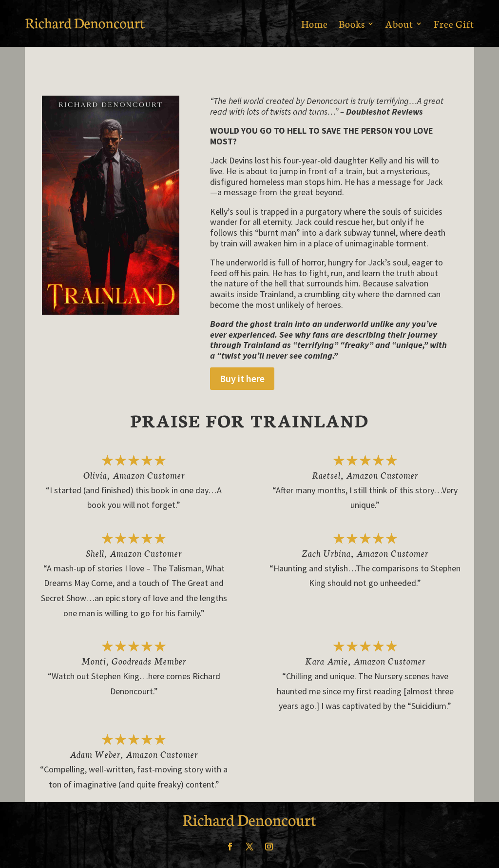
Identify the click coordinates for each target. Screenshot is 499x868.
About (399, 23)
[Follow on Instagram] (269, 846)
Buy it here (242, 378)
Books (352, 23)
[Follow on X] (249, 846)
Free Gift (454, 23)
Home (314, 23)
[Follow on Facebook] (230, 846)
